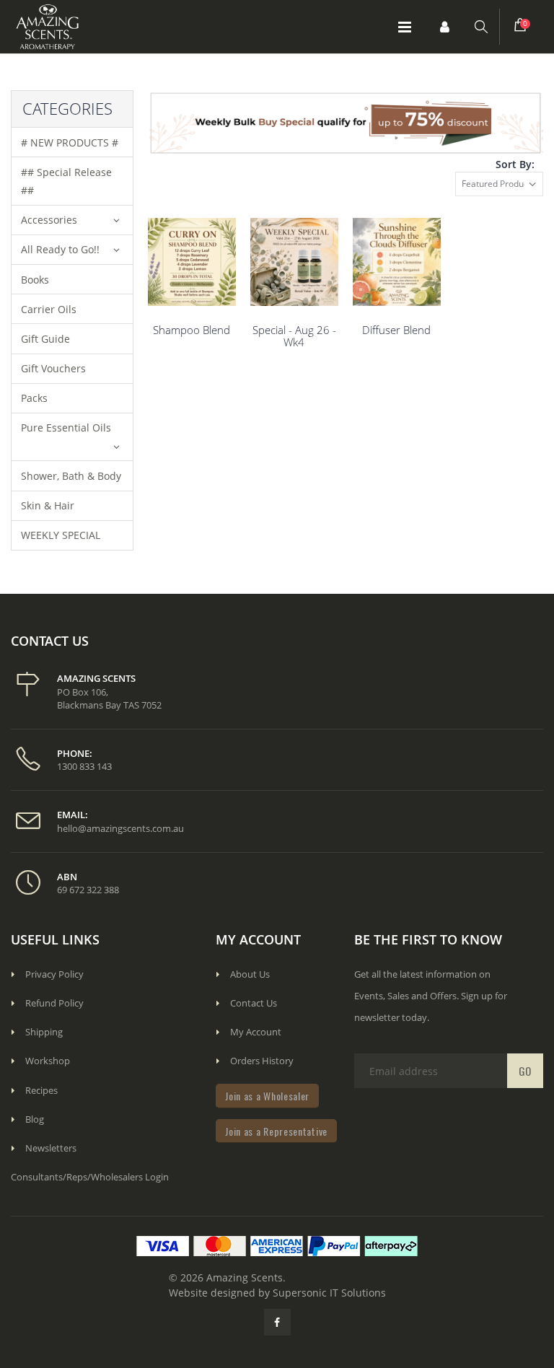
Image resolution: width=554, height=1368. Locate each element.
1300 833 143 (84, 766)
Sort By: (515, 164)
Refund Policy (54, 1002)
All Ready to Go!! (60, 249)
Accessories (49, 220)
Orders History (262, 1060)
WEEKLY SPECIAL (60, 535)
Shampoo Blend (191, 330)
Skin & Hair (47, 505)
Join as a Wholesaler (267, 1095)
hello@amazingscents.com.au (120, 828)
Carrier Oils (48, 309)
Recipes (41, 1090)
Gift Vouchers (53, 368)
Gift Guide (45, 339)
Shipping (44, 1031)
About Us (250, 974)
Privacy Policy (54, 974)
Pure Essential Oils (66, 427)
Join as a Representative (276, 1131)
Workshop (47, 1060)
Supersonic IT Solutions (329, 1292)
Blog (34, 1119)
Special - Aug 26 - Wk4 (294, 336)
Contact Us (253, 1002)
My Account (255, 1031)
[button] (444, 26)
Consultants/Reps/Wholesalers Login (90, 1176)
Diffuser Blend (396, 330)
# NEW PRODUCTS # (69, 142)
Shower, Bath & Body (71, 476)
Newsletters (50, 1147)
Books (35, 279)
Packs (34, 398)
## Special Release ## (66, 181)
